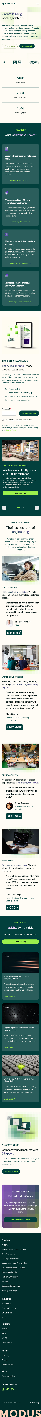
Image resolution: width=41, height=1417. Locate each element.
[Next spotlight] (37, 508)
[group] (20, 475)
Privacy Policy (11, 430)
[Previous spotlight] (4, 508)
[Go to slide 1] (18, 507)
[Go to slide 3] (23, 507)
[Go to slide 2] (21, 507)
